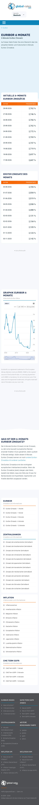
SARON (24, 730)
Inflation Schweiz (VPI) (10, 773)
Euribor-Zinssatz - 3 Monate (15, 517)
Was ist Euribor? (8, 705)
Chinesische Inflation (12, 622)
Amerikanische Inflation (13, 609)
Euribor (5, 28)
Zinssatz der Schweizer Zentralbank (17, 584)
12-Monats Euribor (9, 714)
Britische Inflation (11, 618)
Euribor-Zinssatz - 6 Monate (15, 521)
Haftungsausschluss (8, 791)
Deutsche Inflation (12, 626)
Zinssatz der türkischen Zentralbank (17, 588)
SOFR (23, 736)
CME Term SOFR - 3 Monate (15, 672)
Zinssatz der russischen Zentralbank (17, 580)
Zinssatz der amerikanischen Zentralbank (19, 542)
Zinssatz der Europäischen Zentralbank (18, 559)
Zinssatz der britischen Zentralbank (17, 551)
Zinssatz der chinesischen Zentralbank (18, 555)
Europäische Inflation (13, 630)
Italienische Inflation (12, 635)
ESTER (24, 733)
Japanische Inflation (12, 639)
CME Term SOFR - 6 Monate (15, 677)
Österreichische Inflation (14, 647)
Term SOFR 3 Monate (28, 716)
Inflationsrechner (11, 605)
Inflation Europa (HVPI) (29, 770)
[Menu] (4, 22)
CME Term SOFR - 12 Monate (15, 681)
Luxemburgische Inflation (14, 643)
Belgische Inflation (12, 614)
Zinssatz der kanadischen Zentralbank (18, 567)
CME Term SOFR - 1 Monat (14, 668)
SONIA (24, 739)
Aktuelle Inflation (27, 757)
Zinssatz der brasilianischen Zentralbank (19, 546)
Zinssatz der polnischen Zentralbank (17, 576)
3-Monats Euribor (8, 711)
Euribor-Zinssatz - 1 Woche (14, 509)
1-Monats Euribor (8, 708)
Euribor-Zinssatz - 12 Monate (15, 525)
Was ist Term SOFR (28, 711)
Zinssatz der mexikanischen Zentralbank (19, 572)
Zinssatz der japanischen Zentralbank (18, 563)
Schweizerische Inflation (14, 652)
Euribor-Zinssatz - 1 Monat (14, 513)
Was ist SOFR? (26, 708)
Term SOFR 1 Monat (28, 714)
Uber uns (20, 791)
